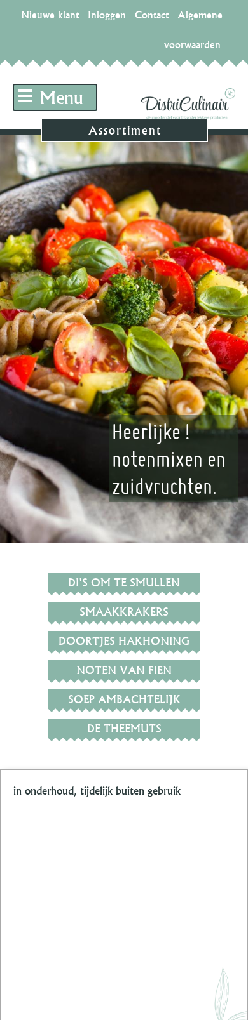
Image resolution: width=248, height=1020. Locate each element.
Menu (61, 97)
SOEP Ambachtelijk (124, 699)
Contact (152, 14)
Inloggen (107, 14)
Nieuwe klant (50, 14)
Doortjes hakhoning (124, 640)
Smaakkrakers (124, 611)
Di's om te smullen (124, 582)
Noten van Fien (124, 670)
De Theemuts (124, 728)
